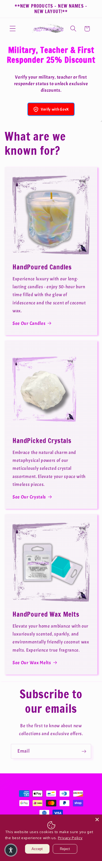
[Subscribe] (84, 751)
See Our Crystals (29, 497)
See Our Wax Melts (32, 663)
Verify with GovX (55, 109)
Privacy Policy (70, 837)
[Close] (97, 819)
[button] (13, 29)
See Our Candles (29, 323)
